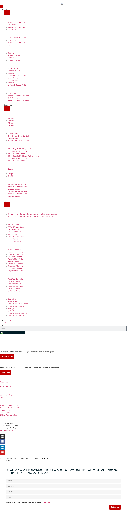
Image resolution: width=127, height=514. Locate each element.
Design (10, 169)
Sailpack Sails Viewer (16, 306)
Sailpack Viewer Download (18, 304)
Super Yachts (13, 68)
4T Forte (11, 118)
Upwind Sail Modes (15, 257)
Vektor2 (11, 121)
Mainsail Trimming (14, 249)
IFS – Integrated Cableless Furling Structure (24, 149)
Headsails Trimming (15, 252)
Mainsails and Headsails (17, 22)
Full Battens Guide (14, 229)
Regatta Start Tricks (15, 259)
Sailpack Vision (13, 301)
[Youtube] (2, 452)
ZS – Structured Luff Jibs (17, 151)
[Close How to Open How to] (7, 204)
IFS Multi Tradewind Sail (17, 154)
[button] (12, 332)
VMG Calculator (14, 281)
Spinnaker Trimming (15, 254)
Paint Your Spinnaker (16, 279)
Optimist (11, 53)
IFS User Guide (13, 225)
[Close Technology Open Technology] (7, 108)
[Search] (126, 328)
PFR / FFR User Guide (16, 227)
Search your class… (15, 55)
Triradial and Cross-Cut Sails (18, 136)
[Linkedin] (2, 447)
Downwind (12, 25)
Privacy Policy (46, 502)
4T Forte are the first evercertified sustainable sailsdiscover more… (17, 186)
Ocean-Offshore (14, 71)
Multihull (11, 73)
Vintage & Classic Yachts (17, 75)
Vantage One (13, 134)
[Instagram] (2, 436)
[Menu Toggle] (1, 6)
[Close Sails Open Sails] (7, 12)
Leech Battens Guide (15, 232)
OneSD (10, 171)
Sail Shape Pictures (15, 284)
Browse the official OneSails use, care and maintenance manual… (32, 214)
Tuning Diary (12, 299)
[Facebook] (2, 441)
